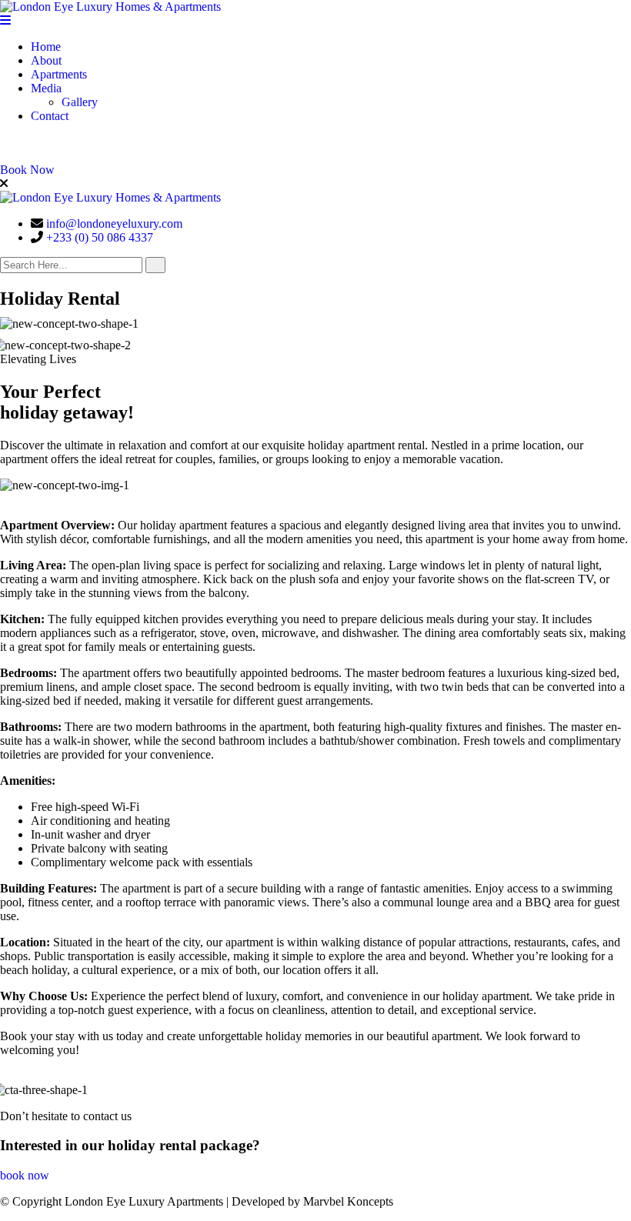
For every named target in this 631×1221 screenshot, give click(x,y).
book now (24, 1175)
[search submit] (155, 265)
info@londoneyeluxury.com (114, 223)
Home (46, 46)
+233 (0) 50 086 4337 (99, 237)
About (46, 60)
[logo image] (110, 197)
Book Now (27, 169)
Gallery (80, 101)
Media (46, 88)
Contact (49, 115)
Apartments (59, 74)
